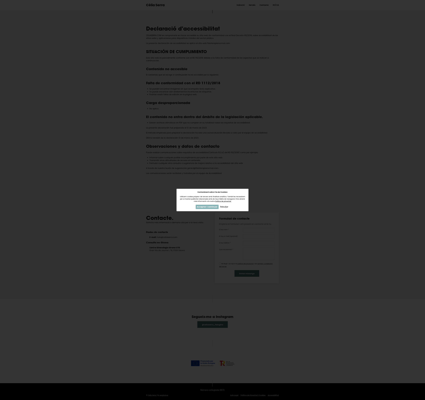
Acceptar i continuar (207, 206)
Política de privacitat (223, 201)
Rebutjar (224, 206)
